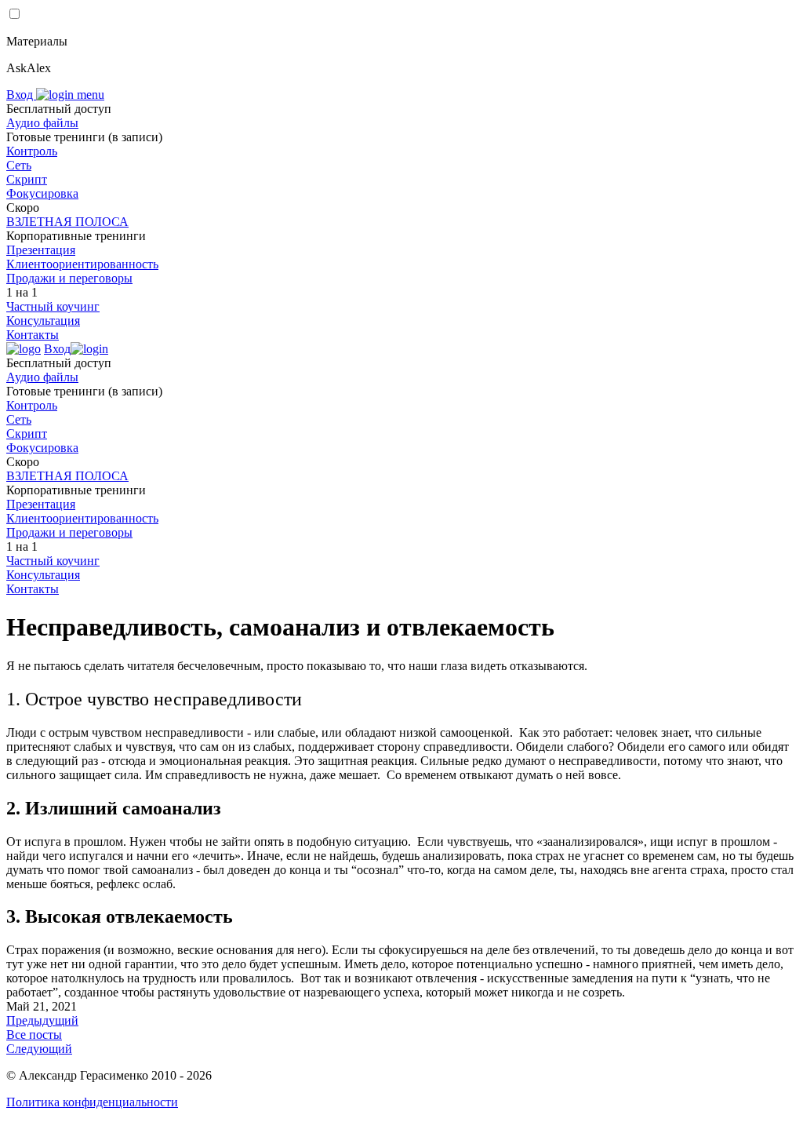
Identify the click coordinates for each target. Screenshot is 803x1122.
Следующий (39, 1048)
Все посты (34, 1034)
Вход (21, 94)
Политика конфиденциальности (92, 1102)
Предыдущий (42, 1020)
